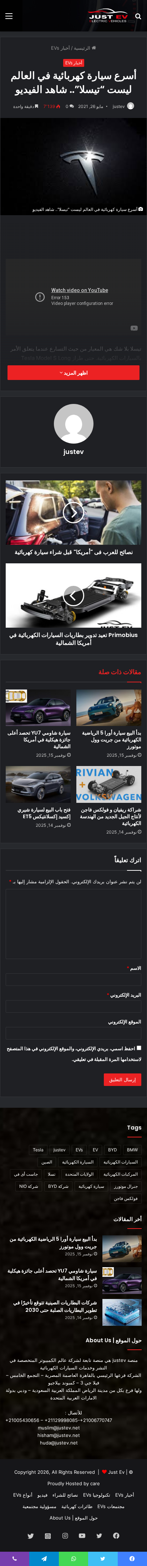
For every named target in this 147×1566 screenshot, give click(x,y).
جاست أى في (26, 1174)
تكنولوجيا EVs (96, 1495)
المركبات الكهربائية (120, 1174)
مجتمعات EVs (111, 1506)
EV (95, 1149)
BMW (132, 1149)
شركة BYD (58, 1186)
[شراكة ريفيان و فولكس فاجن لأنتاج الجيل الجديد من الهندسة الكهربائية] (108, 784)
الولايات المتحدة (79, 1174)
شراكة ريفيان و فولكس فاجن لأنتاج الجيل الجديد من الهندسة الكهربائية (110, 816)
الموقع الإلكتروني (124, 1021)
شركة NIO (28, 1186)
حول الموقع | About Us (74, 1518)
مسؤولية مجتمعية (39, 1506)
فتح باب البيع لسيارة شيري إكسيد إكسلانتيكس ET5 (44, 813)
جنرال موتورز (126, 1186)
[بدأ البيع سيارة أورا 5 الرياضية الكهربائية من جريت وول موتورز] (108, 708)
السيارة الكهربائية (77, 1162)
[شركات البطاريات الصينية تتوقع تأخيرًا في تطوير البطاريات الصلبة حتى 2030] (122, 1312)
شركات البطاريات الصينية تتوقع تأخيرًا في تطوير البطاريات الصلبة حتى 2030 (55, 1306)
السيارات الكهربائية (120, 1162)
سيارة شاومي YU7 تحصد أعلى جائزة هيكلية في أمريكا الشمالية (39, 739)
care (95, 1483)
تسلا (51, 1174)
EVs (79, 1149)
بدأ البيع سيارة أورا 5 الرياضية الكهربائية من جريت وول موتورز (111, 739)
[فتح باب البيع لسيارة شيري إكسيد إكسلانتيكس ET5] (38, 784)
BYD (112, 1149)
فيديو (42, 1495)
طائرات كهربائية (76, 1506)
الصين (46, 1162)
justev (119, 106)
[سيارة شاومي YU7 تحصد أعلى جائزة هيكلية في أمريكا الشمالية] (38, 708)
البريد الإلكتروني (124, 995)
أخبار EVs (60, 48)
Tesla (38, 1149)
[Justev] (107, 15)
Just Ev (116, 1472)
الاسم (134, 968)
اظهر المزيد (75, 373)
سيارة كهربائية (91, 1186)
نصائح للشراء (65, 1495)
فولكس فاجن (126, 1198)
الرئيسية (83, 48)
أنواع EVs (22, 1495)
